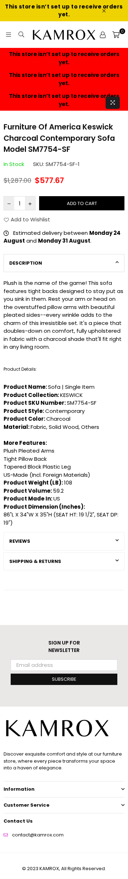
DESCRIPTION (25, 263)
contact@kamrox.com (38, 834)
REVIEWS (19, 541)
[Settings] (102, 34)
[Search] (21, 34)
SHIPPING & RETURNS (35, 561)
